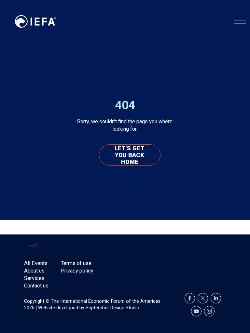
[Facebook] (190, 298)
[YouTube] (196, 311)
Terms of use (76, 263)
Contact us (36, 286)
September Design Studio (112, 308)
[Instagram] (209, 311)
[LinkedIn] (216, 298)
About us (34, 271)
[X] (203, 298)
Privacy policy (77, 271)
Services (34, 278)
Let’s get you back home (130, 155)
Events (40, 263)
